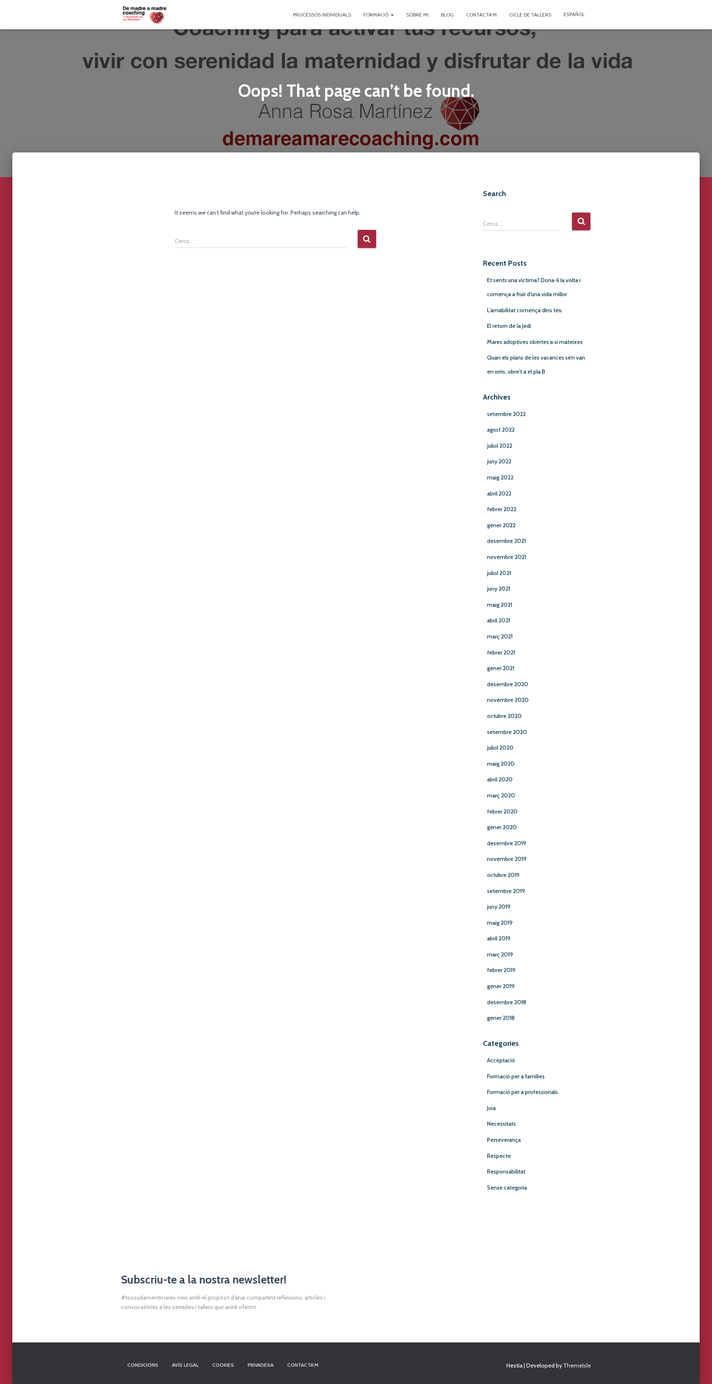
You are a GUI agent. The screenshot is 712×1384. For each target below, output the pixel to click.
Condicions (142, 1365)
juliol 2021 (499, 573)
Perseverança (504, 1139)
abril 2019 (499, 938)
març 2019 (500, 954)
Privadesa (261, 1365)
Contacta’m (481, 15)
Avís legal (185, 1365)
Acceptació (501, 1060)
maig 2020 (501, 763)
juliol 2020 (500, 747)
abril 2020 (500, 779)
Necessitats (501, 1123)
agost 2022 (501, 429)
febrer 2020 (502, 811)
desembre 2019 (506, 843)
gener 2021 (500, 668)
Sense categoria (507, 1187)
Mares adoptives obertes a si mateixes (535, 342)
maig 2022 (500, 477)
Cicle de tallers (530, 15)
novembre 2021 (506, 557)
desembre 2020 (507, 684)
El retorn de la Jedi (509, 326)
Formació (376, 15)
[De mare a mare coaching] (144, 15)
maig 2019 (500, 922)
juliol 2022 (499, 445)
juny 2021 (498, 588)
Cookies (223, 1365)
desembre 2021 (506, 541)
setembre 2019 (506, 891)
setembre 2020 (507, 732)
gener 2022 (501, 525)
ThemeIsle (577, 1365)
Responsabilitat (506, 1171)
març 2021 (500, 636)
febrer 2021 (501, 652)
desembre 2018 (506, 1002)
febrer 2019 (501, 970)
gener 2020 (502, 827)
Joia (491, 1108)
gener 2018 (501, 1018)
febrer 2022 (501, 509)
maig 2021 (499, 604)
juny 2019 (499, 906)
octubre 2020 (504, 716)
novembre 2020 (508, 700)
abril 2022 (499, 493)
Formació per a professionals (522, 1092)
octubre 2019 (503, 875)
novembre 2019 (507, 859)
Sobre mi (417, 15)
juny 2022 (499, 461)
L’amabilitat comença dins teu (524, 310)
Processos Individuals (322, 15)
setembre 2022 (506, 414)
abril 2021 (498, 620)
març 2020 (501, 795)
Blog (447, 15)
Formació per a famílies (516, 1076)
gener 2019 (501, 986)
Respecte (499, 1156)
